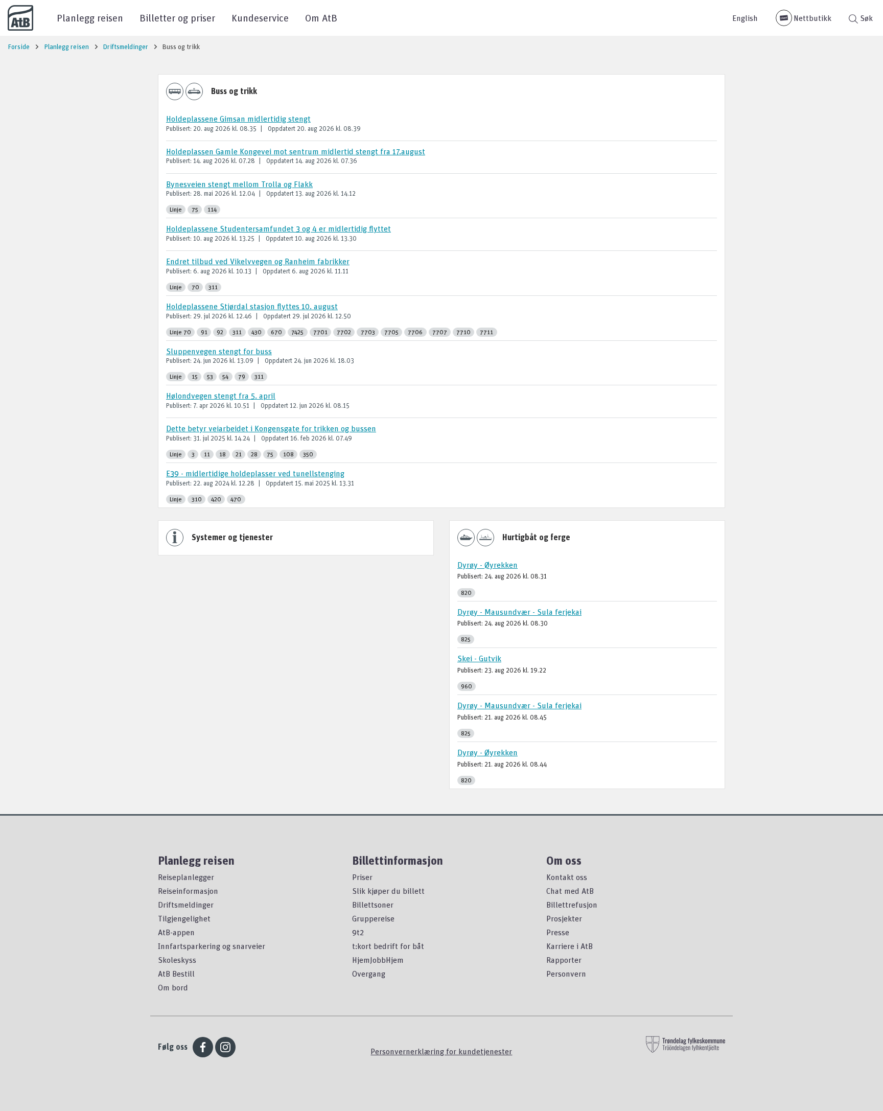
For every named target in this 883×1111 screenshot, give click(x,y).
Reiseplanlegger (186, 877)
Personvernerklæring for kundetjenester (441, 1051)
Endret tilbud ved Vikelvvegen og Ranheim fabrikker (258, 261)
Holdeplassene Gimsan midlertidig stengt (238, 118)
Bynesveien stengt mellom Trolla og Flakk (239, 184)
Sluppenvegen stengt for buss (219, 351)
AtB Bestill (176, 973)
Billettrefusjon (571, 904)
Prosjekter (564, 918)
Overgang (368, 973)
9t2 (358, 932)
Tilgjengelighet (184, 918)
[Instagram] (225, 1047)
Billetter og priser (177, 17)
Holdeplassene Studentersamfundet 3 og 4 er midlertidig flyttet (278, 228)
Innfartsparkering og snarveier (211, 946)
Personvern (566, 973)
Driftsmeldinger (186, 904)
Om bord (173, 987)
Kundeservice (260, 17)
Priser (362, 877)
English (745, 18)
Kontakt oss (566, 877)
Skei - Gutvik (479, 658)
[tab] (441, 125)
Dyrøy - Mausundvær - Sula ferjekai (519, 612)
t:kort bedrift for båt (388, 946)
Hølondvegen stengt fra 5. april (220, 395)
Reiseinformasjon (188, 891)
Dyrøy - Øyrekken (487, 565)
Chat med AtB (570, 891)
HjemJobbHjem (378, 960)
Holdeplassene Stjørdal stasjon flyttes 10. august (252, 306)
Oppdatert (281, 128)
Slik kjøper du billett (388, 891)
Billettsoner (372, 904)
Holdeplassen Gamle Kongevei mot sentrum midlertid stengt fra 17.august (295, 151)
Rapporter (564, 960)
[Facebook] (203, 1047)
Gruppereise (373, 918)
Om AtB (321, 17)
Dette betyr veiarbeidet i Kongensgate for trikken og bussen (271, 428)
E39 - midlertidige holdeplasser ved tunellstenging (255, 473)
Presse (557, 932)
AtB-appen (176, 932)
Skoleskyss (177, 960)
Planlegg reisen (90, 17)
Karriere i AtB (569, 946)
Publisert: (179, 128)
